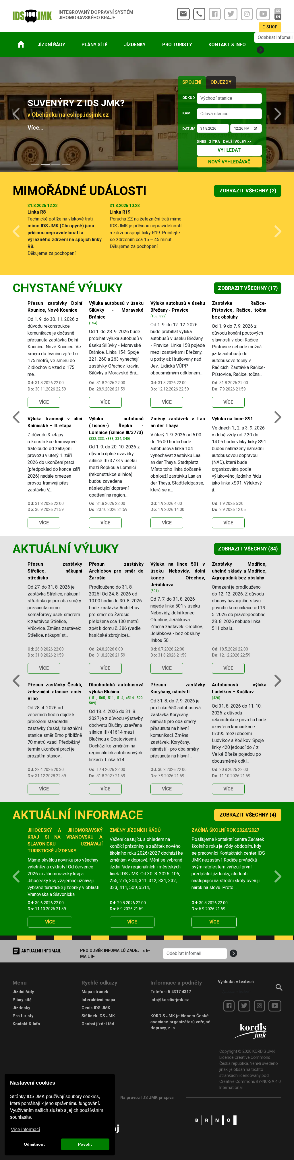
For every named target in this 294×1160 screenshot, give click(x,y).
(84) (248, 549)
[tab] (35, 164)
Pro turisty (23, 1015)
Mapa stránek (95, 991)
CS (278, 11)
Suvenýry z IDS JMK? (76, 102)
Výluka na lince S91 (232, 418)
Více (44, 402)
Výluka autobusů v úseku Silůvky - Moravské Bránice (116, 310)
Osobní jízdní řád (98, 1024)
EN (278, 17)
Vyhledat (229, 150)
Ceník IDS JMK (96, 1007)
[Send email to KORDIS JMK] (183, 14)
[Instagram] (247, 14)
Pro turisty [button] (177, 44)
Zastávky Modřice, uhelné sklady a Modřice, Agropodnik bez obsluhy (239, 571)
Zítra (214, 141)
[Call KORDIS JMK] (199, 14)
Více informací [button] (25, 1129)
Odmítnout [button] (34, 1144)
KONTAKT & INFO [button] (227, 44)
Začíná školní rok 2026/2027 (225, 830)
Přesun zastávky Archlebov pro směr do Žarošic (116, 571)
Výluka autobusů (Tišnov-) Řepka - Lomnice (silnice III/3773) (116, 425)
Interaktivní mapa (98, 999)
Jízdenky (21, 1007)
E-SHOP (270, 27)
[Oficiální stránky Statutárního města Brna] (216, 1119)
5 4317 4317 (179, 991)
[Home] (21, 44)
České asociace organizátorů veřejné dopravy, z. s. (180, 1021)
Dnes (201, 141)
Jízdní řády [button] (51, 44)
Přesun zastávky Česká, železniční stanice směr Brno (55, 691)
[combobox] (229, 98)
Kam (186, 113)
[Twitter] (230, 14)
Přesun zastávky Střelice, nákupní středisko (55, 571)
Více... (35, 127)
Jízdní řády (23, 991)
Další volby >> (237, 141)
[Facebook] (215, 14)
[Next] (273, 114)
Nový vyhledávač (229, 162)
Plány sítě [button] (94, 44)
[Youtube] (263, 14)
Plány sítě (22, 999)
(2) (247, 191)
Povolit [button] (85, 1144)
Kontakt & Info (26, 1024)
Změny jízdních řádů (135, 830)
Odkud (187, 97)
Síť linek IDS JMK (98, 1015)
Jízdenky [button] (135, 44)
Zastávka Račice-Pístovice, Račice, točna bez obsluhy (239, 310)
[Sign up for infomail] (260, 50)
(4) (247, 815)
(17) (248, 288)
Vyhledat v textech (236, 981)
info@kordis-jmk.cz (169, 999)
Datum (187, 128)
